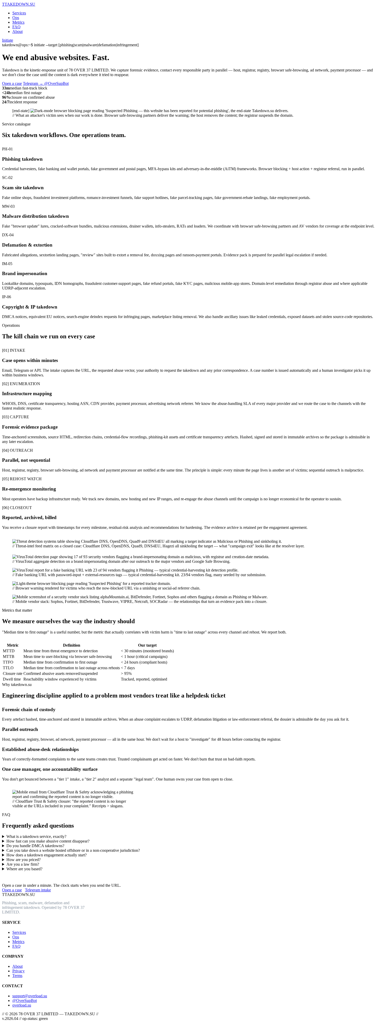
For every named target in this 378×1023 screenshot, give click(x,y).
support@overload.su (29, 996)
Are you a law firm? (22, 864)
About (17, 31)
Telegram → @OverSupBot (46, 83)
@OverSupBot (24, 1000)
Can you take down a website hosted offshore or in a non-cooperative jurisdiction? (73, 850)
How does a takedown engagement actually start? (46, 855)
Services (19, 13)
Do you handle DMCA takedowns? (35, 846)
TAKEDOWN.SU (18, 4)
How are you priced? (23, 859)
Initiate (7, 40)
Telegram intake (38, 890)
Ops (15, 17)
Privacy (18, 971)
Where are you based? (24, 869)
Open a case (12, 83)
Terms (17, 975)
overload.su (21, 1005)
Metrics (18, 22)
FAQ (16, 27)
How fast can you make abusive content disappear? (47, 841)
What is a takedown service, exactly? (36, 836)
